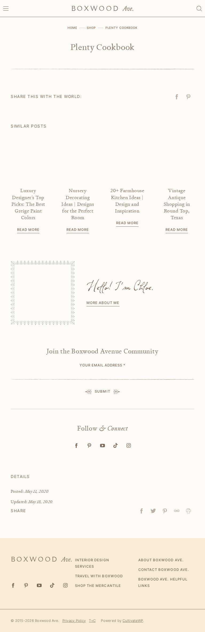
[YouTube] (102, 445)
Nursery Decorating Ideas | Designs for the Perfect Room (77, 203)
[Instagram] (128, 445)
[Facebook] (76, 445)
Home (72, 28)
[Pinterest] (89, 445)
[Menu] (6, 8)
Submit (102, 391)
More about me (103, 303)
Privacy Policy (74, 620)
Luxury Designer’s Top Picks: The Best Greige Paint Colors (28, 203)
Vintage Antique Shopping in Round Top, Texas (177, 203)
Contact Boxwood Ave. (163, 569)
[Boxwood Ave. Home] (102, 8)
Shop (91, 28)
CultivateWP (133, 620)
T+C (92, 620)
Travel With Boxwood (99, 576)
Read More (28, 229)
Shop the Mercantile (98, 585)
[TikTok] (115, 445)
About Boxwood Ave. (161, 560)
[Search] (199, 8)
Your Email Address (103, 365)
